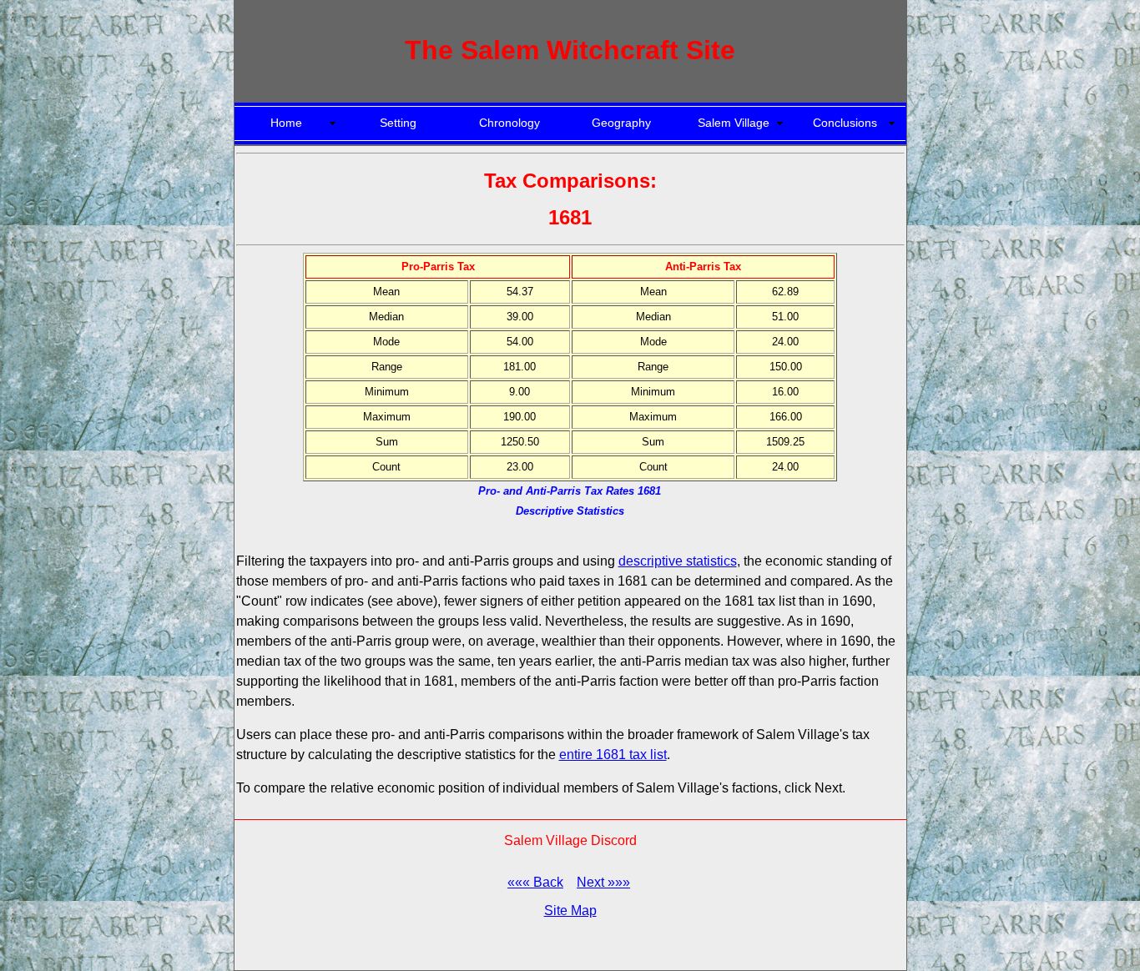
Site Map (570, 910)
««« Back (535, 882)
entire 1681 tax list (613, 754)
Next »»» (603, 882)
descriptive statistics (677, 561)
